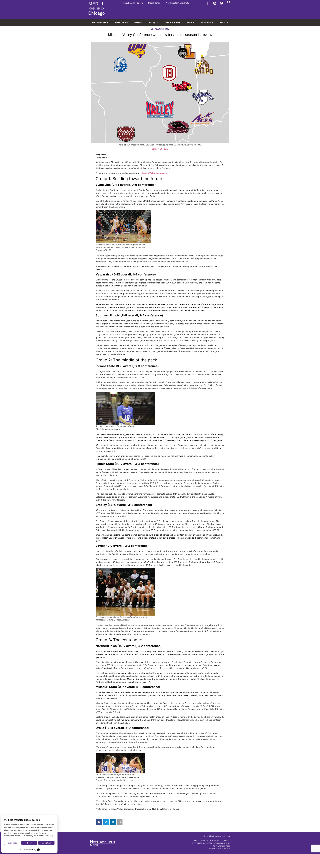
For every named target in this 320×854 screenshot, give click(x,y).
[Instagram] (215, 3)
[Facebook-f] (208, 3)
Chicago (152, 22)
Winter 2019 (163, 29)
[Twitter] (221, 3)
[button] (229, 2)
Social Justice (207, 22)
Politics (190, 22)
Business (138, 22)
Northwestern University (177, 3)
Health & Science (173, 22)
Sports (222, 22)
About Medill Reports (133, 3)
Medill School (154, 3)
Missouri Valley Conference (153, 173)
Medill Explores (99, 22)
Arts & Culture (121, 22)
